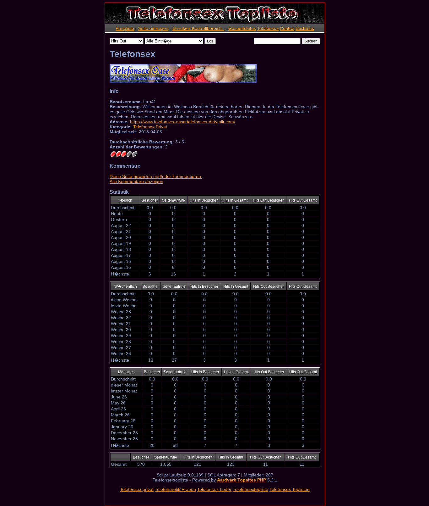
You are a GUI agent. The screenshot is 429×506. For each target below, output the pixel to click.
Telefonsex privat (137, 489)
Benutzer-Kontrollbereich (198, 28)
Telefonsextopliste (250, 489)
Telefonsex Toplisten (289, 489)
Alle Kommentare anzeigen (136, 181)
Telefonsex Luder (214, 489)
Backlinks (305, 28)
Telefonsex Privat (150, 126)
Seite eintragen (153, 28)
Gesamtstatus (242, 28)
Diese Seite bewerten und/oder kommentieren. (156, 176)
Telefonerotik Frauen (175, 489)
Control (287, 28)
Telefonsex (268, 28)
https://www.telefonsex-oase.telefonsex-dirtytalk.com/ (182, 121)
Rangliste (125, 28)
